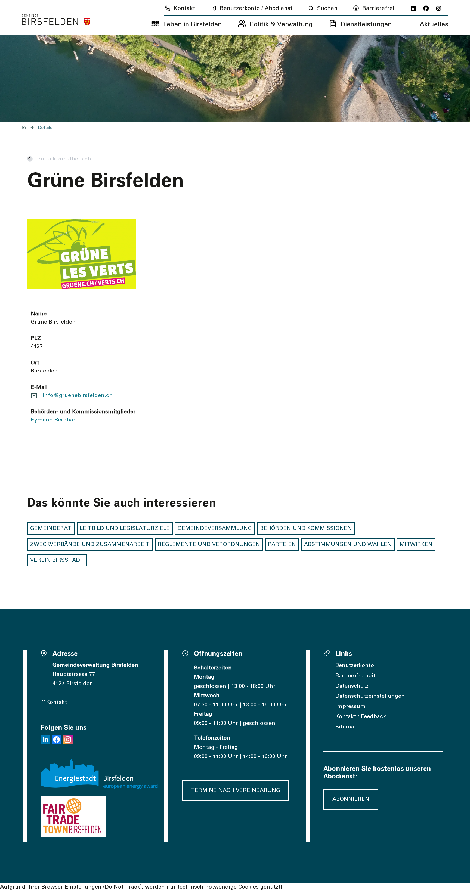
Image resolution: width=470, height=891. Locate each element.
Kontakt (184, 8)
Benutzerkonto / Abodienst (256, 8)
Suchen (327, 8)
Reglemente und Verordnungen (209, 544)
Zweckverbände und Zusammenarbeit (90, 544)
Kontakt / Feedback (360, 716)
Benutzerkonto (354, 665)
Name (39, 313)
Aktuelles (434, 24)
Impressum (350, 706)
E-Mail (39, 387)
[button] (45, 739)
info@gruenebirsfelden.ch (78, 395)
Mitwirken (416, 544)
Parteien (282, 544)
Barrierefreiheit (355, 675)
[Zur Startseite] (56, 21)
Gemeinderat (51, 528)
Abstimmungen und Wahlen (348, 544)
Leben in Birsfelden (192, 24)
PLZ (36, 338)
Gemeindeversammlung (215, 528)
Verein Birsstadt (57, 560)
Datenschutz (352, 686)
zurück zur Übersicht (65, 159)
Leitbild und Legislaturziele (125, 528)
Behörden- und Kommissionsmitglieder (83, 411)
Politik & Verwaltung (281, 24)
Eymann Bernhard (55, 420)
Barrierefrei (378, 8)
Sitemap (346, 726)
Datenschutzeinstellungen (370, 696)
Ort (35, 362)
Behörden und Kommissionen (306, 528)
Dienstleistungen (366, 24)
